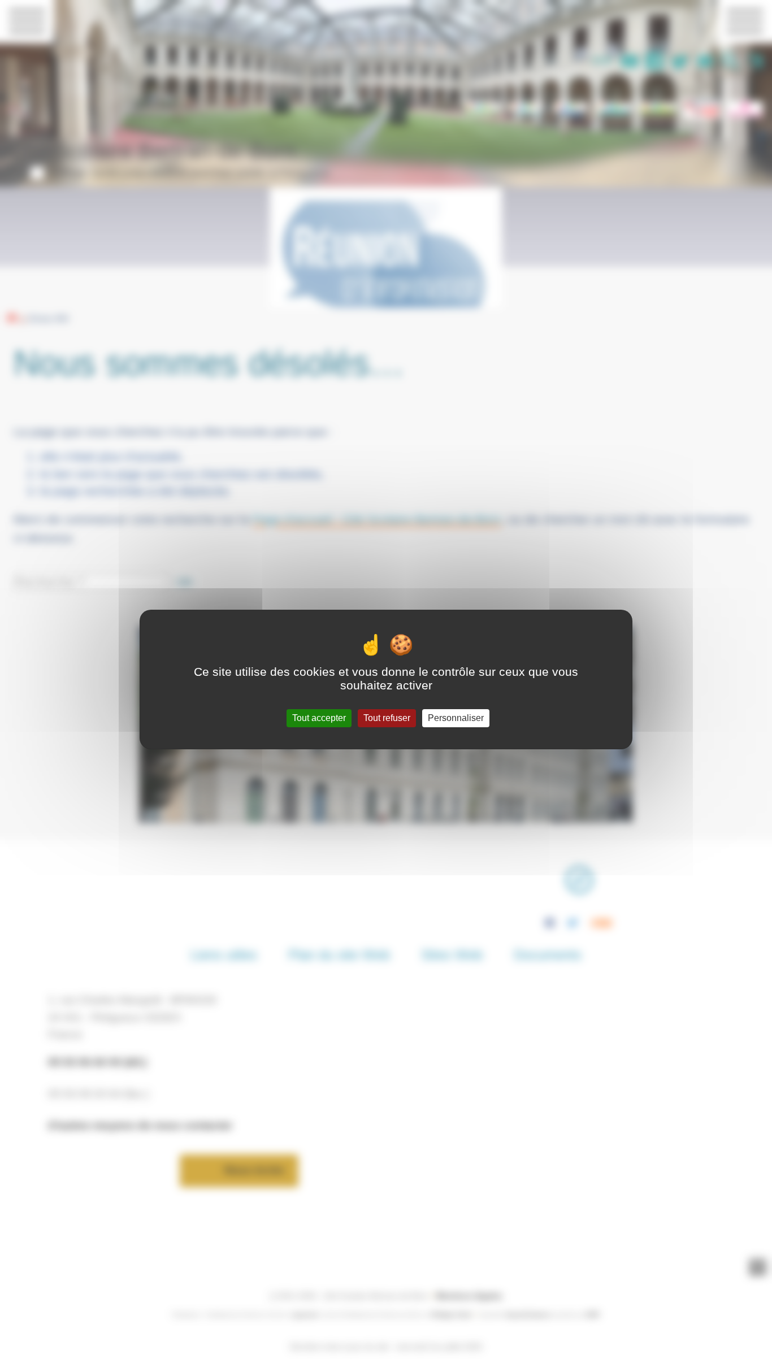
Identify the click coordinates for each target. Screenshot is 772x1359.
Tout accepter (319, 718)
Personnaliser (456, 718)
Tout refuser (386, 718)
